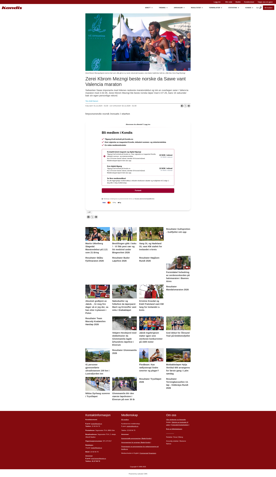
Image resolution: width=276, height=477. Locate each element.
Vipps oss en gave (265, 2)
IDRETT (148, 8)
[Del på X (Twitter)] (185, 105)
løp (89, 212)
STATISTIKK (232, 8)
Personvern (170, 433)
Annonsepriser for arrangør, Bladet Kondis (135, 442)
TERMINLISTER (214, 8)
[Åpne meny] (260, 7)
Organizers (152, 453)
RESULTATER (196, 8)
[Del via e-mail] (188, 105)
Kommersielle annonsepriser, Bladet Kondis (136, 438)
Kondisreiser (249, 2)
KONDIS (248, 8)
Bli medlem (269, 8)
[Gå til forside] (12, 7)
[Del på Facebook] (181, 105)
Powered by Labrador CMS (138, 474)
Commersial (144, 453)
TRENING (162, 8)
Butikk (238, 2)
